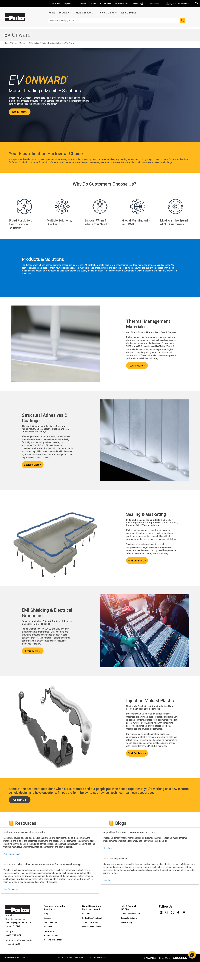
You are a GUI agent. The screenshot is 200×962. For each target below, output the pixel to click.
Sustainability (124, 3)
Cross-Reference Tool (130, 914)
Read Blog (108, 848)
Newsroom (49, 931)
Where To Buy (128, 12)
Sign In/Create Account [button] (179, 3)
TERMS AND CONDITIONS (98, 958)
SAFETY (70, 958)
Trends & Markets (107, 12)
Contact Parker (153, 3)
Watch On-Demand (12, 854)
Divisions (82, 3)
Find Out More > (137, 560)
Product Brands (51, 935)
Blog (46, 914)
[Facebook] (178, 912)
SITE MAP (62, 958)
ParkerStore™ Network (92, 918)
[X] (172, 912)
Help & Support (84, 12)
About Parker (105, 3)
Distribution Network (91, 909)
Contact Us (19, 799)
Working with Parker (53, 940)
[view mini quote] (196, 4)
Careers (93, 3)
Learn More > (137, 365)
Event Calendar (50, 922)
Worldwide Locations (91, 927)
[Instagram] (167, 912)
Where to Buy (126, 922)
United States (54, 3)
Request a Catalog (129, 918)
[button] (68, 3)
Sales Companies (90, 922)
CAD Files (125, 909)
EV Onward (17, 35)
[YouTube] (184, 912)
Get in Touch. (19, 111)
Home (51, 12)
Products (64, 12)
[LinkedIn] (161, 912)
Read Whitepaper (11, 889)
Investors (137, 3)
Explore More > (32, 464)
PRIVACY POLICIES (81, 958)
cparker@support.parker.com (18, 922)
